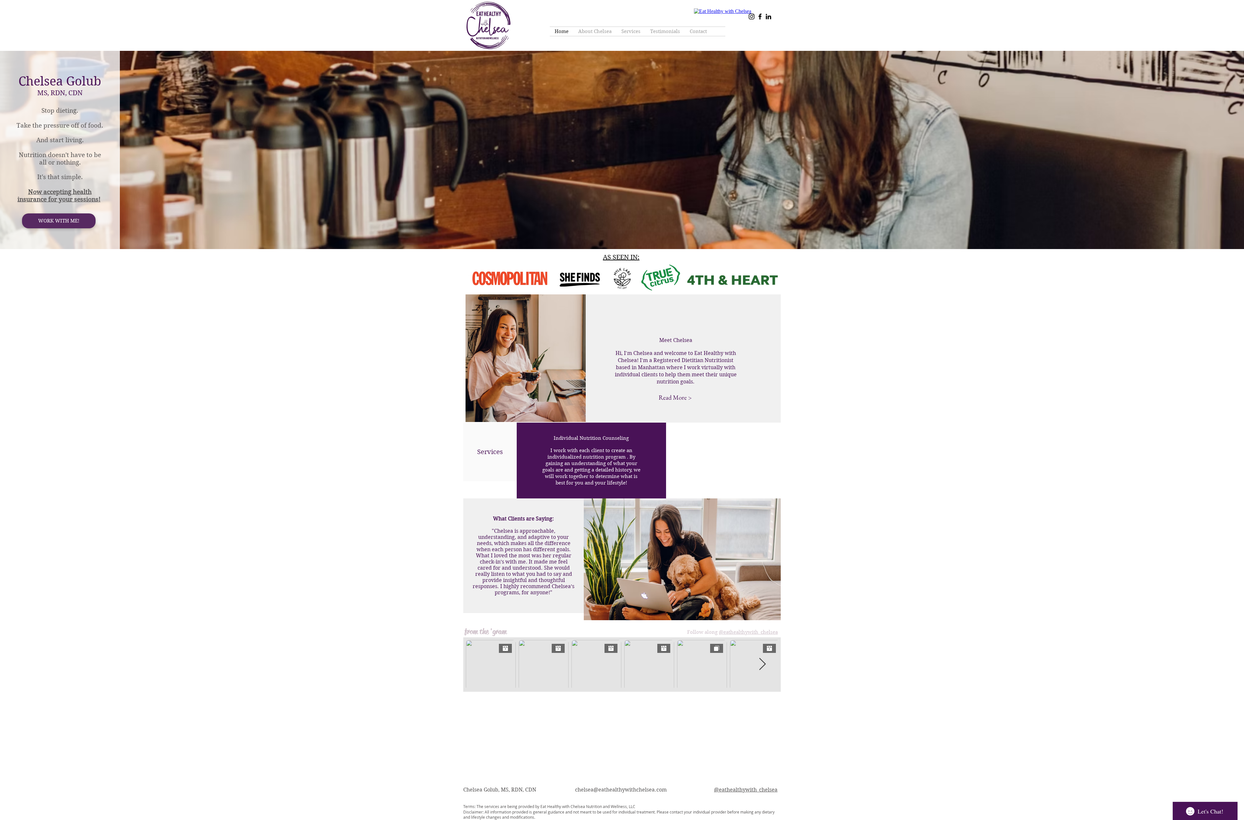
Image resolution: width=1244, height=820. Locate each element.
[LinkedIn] (768, 16)
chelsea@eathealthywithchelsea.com (621, 790)
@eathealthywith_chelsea (748, 632)
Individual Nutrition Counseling (591, 438)
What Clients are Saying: (523, 519)
